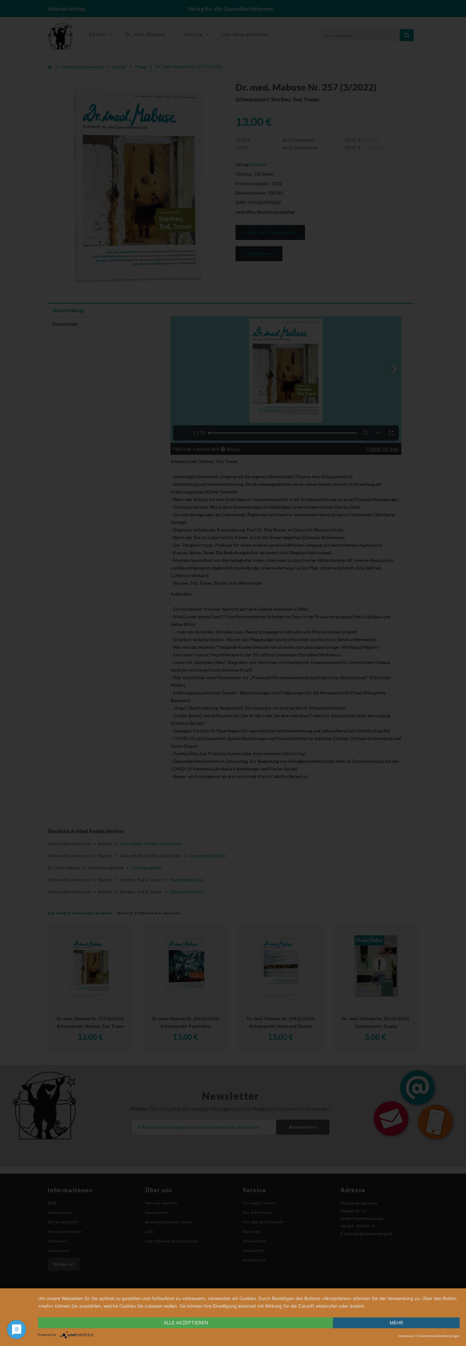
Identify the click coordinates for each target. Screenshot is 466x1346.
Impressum (406, 1336)
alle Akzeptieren (186, 1323)
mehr (396, 1323)
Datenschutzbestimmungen (439, 1336)
